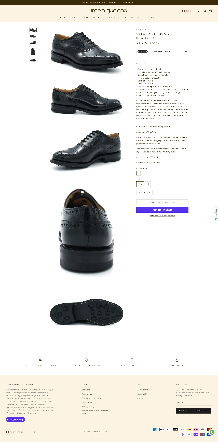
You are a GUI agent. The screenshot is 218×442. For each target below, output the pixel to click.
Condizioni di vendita (91, 398)
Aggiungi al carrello (162, 202)
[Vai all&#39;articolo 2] (33, 36)
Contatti (140, 398)
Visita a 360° (142, 394)
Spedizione (87, 390)
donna (84, 18)
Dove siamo (142, 390)
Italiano (33, 432)
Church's (141, 29)
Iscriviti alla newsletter (193, 411)
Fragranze (98, 18)
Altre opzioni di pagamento (162, 215)
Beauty (142, 18)
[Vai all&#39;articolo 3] (33, 42)
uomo (74, 18)
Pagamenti (87, 394)
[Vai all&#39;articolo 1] (33, 30)
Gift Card (114, 18)
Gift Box (129, 18)
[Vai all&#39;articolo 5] (33, 60)
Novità (154, 18)
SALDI (63, 18)
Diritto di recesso (89, 402)
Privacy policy (88, 406)
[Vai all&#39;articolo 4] (33, 51)
